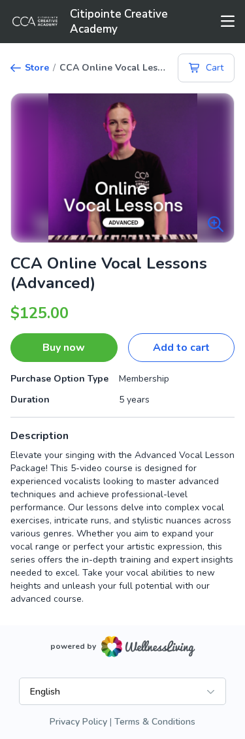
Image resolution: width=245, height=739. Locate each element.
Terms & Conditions (154, 721)
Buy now (63, 347)
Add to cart (181, 347)
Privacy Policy (78, 721)
